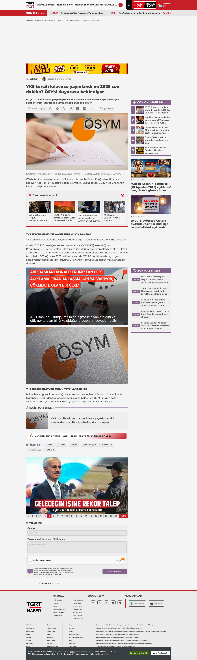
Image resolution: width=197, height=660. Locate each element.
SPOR (86, 5)
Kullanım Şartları (78, 600)
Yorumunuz (46, 539)
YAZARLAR (42, 5)
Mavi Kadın (51, 640)
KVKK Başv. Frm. (78, 618)
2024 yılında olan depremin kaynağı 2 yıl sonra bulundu (115, 646)
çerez (72, 652)
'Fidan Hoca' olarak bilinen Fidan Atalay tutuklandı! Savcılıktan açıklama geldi (154, 291)
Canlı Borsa (30, 628)
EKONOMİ (61, 5)
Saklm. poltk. (57, 615)
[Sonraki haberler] (122, 195)
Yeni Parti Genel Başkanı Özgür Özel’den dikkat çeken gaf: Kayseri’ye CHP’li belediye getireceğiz (154, 280)
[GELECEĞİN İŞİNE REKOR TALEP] (77, 485)
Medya (49, 643)
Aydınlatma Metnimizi (85, 654)
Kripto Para (51, 631)
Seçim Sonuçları (74, 634)
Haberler (29, 20)
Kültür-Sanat (51, 628)
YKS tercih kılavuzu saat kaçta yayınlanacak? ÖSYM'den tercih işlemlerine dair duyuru (82, 420)
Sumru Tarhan (64, 79)
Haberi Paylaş (38, 108)
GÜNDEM (52, 5)
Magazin (50, 637)
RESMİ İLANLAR (107, 5)
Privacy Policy (77, 606)
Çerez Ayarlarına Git (160, 653)
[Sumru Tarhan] (44, 79)
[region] (98, 653)
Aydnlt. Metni (77, 615)
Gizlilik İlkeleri (77, 603)
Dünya (28, 637)
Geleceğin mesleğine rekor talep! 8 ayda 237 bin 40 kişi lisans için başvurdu (122, 640)
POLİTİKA (79, 5)
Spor (70, 640)
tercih (82, 179)
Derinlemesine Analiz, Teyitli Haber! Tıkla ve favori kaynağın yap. (72, 436)
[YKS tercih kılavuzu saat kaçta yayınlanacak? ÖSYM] (37, 420)
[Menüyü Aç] (116, 5)
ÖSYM (30, 179)
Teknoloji (72, 643)
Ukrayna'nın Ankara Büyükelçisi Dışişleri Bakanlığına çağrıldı (140, 13)
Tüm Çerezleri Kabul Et (139, 653)
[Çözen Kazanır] (77, 68)
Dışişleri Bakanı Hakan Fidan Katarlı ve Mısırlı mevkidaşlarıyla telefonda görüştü (124, 643)
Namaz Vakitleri (52, 646)
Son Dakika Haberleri (76, 637)
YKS (63, 179)
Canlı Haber (30, 631)
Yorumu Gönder (114, 571)
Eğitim (28, 640)
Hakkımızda (57, 600)
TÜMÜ (166, 13)
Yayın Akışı (72, 646)
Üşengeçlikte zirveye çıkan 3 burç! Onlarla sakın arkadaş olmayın (155, 314)
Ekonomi (29, 643)
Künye (55, 603)
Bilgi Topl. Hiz (77, 609)
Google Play (139, 603)
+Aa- (93, 108)
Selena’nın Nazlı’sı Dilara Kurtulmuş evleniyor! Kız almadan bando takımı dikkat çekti (153, 303)
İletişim (56, 606)
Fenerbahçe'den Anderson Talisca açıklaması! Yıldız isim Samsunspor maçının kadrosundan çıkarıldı (155, 326)
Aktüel (37, 20)
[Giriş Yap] (120, 5)
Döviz (28, 634)
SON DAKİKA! (35, 13)
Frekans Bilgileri (59, 609)
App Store (158, 603)
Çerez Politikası (58, 612)
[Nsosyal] (77, 109)
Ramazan (72, 628)
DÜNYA (70, 5)
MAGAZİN (94, 5)
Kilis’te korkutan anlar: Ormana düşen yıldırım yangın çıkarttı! (82, 13)
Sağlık (71, 631)
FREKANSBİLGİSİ (150, 5)
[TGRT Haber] (30, 5)
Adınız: (31, 528)
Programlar (73, 625)
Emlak (28, 646)
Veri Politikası (77, 612)
